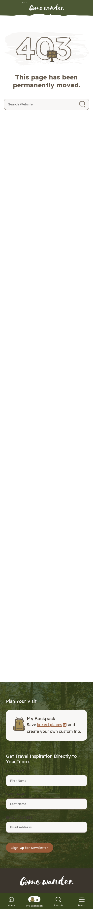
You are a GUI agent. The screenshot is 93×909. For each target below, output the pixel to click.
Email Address (19, 817)
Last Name (15, 794)
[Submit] (82, 104)
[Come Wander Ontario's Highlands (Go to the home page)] (46, 7)
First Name (16, 771)
